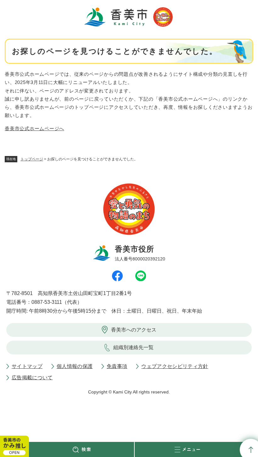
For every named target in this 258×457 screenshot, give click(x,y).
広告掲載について (32, 377)
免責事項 (117, 366)
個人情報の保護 (75, 366)
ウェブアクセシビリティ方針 (174, 366)
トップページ (31, 159)
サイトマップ (27, 366)
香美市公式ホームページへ (34, 128)
